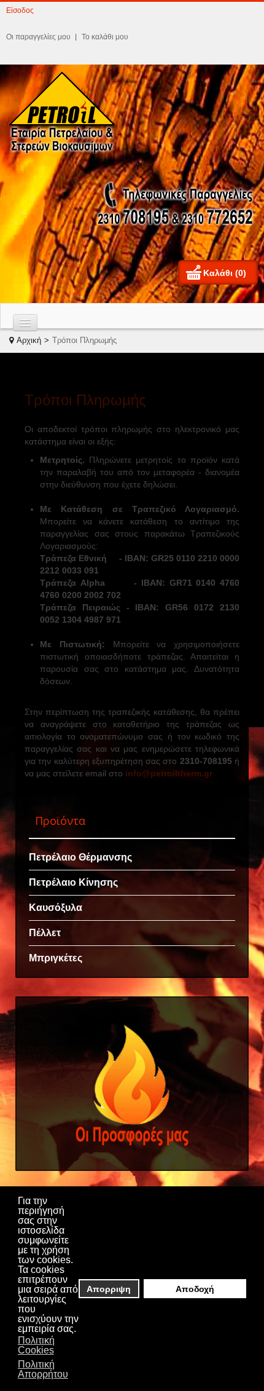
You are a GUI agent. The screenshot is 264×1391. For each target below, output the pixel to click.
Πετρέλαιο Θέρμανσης (80, 857)
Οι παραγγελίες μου (38, 37)
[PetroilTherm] (65, 112)
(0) (240, 273)
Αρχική (29, 340)
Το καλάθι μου (105, 37)
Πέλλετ (45, 933)
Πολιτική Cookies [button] (36, 1345)
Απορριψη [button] (109, 1289)
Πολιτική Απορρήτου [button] (43, 1369)
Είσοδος (20, 10)
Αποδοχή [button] (195, 1289)
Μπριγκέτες (55, 958)
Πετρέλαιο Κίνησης (73, 882)
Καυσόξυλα (55, 907)
